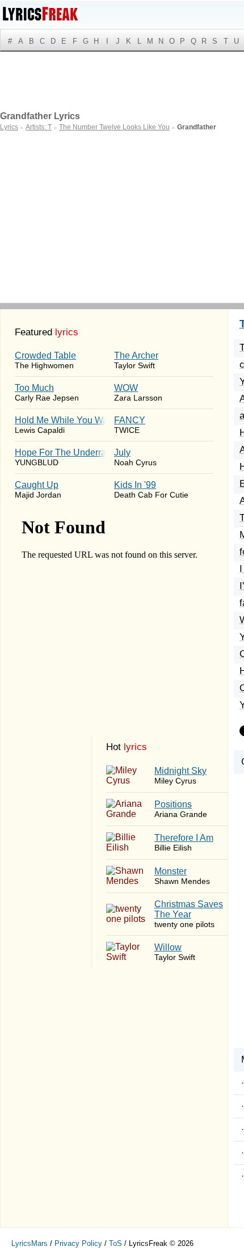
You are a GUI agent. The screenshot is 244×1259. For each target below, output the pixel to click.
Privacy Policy (78, 1243)
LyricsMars (29, 1243)
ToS (115, 1243)
